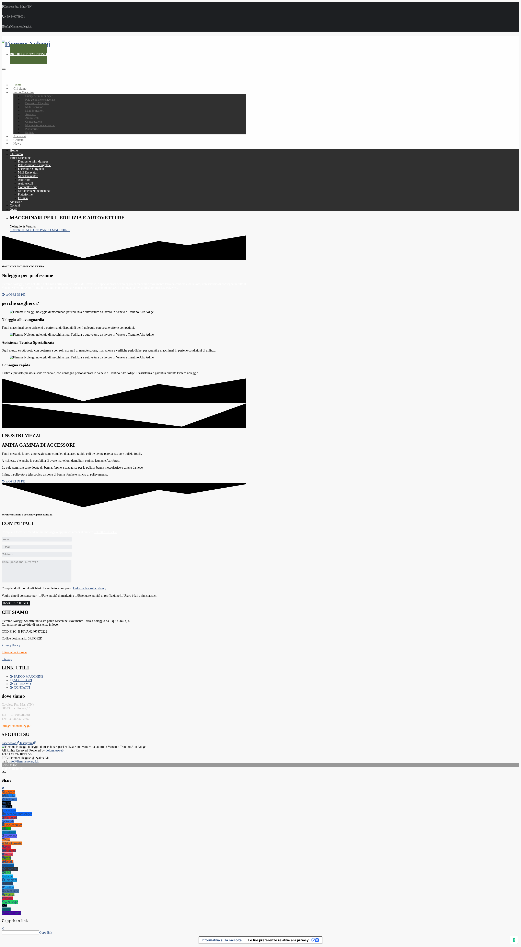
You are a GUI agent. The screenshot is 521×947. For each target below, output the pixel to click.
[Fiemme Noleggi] (26, 43)
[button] (13, 294)
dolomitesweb (54, 750)
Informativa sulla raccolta (222, 940)
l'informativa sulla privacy (89, 588)
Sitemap (7, 659)
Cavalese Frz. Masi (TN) (18, 6)
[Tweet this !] (6, 768)
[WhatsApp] (10, 768)
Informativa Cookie (14, 652)
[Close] (3, 788)
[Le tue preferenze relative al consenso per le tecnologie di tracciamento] (514, 940)
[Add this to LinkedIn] (17, 768)
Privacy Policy (11, 645)
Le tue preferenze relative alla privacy (278, 940)
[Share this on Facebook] (3, 768)
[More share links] (21, 768)
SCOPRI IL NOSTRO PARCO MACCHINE (40, 230)
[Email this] (13, 768)
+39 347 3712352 (105, 532)
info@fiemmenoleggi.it (18, 26)
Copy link (45, 932)
